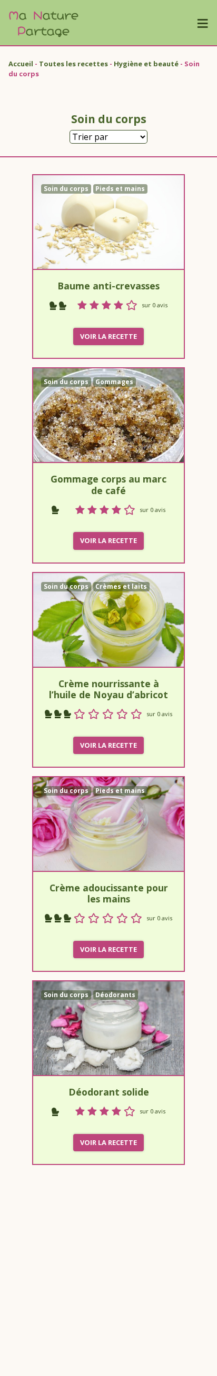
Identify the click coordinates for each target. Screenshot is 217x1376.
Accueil (20, 63)
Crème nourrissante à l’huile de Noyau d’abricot (108, 689)
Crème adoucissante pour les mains (109, 893)
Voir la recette (108, 336)
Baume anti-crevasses (108, 285)
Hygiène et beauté (146, 63)
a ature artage (43, 22)
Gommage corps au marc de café (108, 484)
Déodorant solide (108, 1092)
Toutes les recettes (73, 63)
